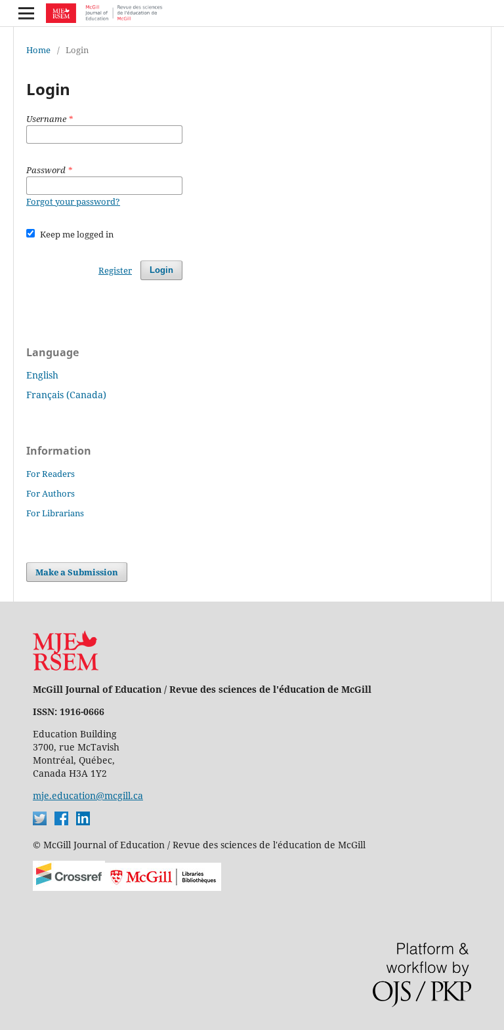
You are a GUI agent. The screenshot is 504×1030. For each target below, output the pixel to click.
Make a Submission (76, 572)
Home (38, 50)
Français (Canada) (66, 394)
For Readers (50, 474)
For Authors (50, 493)
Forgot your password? (73, 201)
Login (161, 270)
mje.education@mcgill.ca (88, 795)
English (42, 375)
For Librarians (55, 513)
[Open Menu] (26, 13)
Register (115, 270)
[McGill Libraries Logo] (163, 887)
